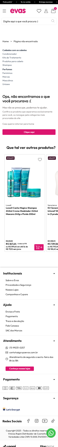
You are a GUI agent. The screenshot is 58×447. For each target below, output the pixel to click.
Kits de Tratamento (11, 57)
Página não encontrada (26, 41)
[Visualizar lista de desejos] (39, 11)
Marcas (6, 76)
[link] (31, 280)
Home (5, 41)
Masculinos (7, 80)
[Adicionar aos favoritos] (40, 159)
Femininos (7, 73)
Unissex (6, 84)
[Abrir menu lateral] (4, 11)
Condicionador (9, 54)
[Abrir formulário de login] (46, 11)
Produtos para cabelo (12, 61)
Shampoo (7, 65)
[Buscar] (52, 21)
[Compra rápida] (39, 247)
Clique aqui (29, 132)
